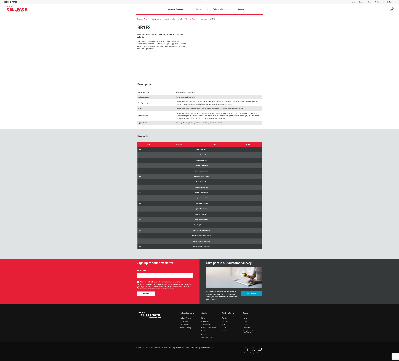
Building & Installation (208, 328)
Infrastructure (205, 324)
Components (156, 19)
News (245, 318)
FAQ (223, 324)
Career (245, 321)
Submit (146, 294)
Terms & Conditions (182, 348)
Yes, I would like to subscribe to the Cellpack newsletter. (160, 282)
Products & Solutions (187, 313)
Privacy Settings (207, 348)
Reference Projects (207, 337)
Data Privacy (195, 348)
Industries (204, 313)
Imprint (171, 348)
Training (224, 318)
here (172, 288)
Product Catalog (143, 19)
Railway (203, 334)
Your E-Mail (141, 271)
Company (246, 313)
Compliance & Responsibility (248, 332)
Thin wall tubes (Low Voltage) (196, 19)
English (389, 2)
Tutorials (225, 321)
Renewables (205, 321)
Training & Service (228, 313)
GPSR (224, 328)
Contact (246, 324)
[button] (199, 149)
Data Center (205, 331)
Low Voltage (184, 321)
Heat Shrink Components (173, 19)
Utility (203, 318)
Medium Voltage (185, 318)
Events (224, 331)
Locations (246, 328)
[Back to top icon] (389, 357)
